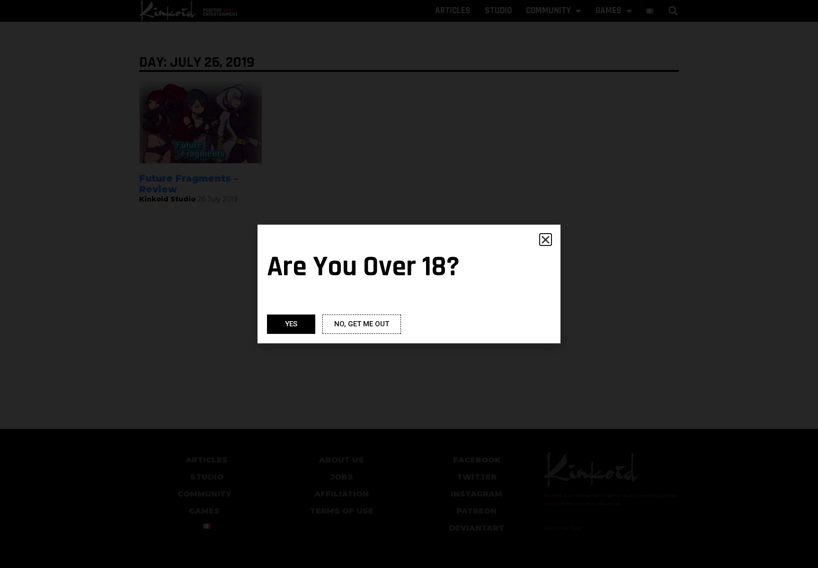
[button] (545, 239)
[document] (409, 284)
